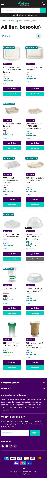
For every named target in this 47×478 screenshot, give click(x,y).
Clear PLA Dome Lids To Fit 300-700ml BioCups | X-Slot (34, 236)
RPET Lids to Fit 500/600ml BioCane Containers (11, 180)
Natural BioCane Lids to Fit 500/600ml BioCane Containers (34, 126)
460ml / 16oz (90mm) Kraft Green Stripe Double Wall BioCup (34, 345)
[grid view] (38, 36)
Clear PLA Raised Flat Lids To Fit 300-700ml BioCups (34, 291)
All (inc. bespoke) (15, 21)
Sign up (35, 433)
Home (3, 21)
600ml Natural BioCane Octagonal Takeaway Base (35, 180)
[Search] (43, 10)
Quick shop (12, 89)
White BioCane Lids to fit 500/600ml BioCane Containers (12, 69)
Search (23, 468)
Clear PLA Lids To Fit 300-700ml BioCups (11, 235)
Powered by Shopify (23, 474)
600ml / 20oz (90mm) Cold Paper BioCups (11, 344)
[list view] (43, 36)
